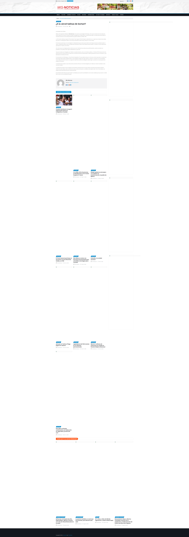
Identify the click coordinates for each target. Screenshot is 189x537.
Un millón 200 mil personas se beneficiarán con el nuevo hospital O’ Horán (81, 173)
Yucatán (63, 14)
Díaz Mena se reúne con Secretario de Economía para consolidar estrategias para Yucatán (81, 260)
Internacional (91, 14)
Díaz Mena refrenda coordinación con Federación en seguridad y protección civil (64, 430)
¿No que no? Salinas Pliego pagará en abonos (63, 344)
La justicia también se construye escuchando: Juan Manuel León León (84, 520)
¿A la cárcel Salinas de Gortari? (65, 18)
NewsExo (65, 535)
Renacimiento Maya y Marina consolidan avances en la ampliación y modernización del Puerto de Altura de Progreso (123, 521)
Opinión (121, 14)
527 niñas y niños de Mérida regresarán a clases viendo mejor (104, 519)
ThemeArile (70, 535)
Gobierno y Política (71, 14)
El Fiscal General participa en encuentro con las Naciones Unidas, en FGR (64, 259)
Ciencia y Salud (115, 14)
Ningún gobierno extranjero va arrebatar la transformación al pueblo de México (98, 174)
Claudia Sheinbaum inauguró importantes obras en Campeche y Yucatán (64, 110)
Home (58, 18)
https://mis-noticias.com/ (74, 82)
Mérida (58, 14)
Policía (78, 14)
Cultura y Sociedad (100, 14)
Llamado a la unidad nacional (96, 258)
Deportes (108, 14)
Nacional (84, 14)
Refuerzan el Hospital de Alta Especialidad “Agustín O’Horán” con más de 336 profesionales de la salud (65, 521)
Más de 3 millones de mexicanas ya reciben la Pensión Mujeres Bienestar (98, 345)
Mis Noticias (60, 26)
